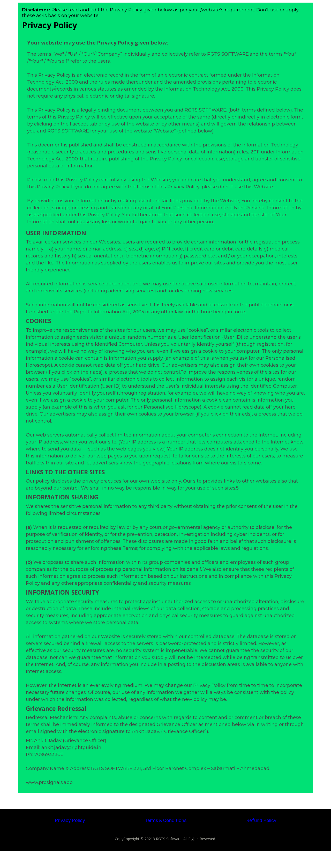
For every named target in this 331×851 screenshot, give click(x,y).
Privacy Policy (70, 820)
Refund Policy (261, 820)
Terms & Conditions (165, 820)
